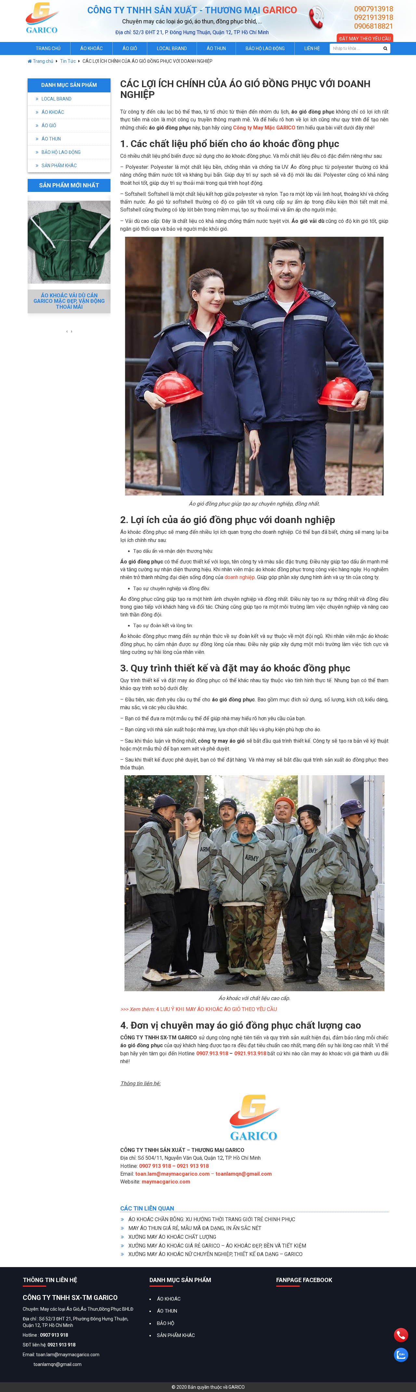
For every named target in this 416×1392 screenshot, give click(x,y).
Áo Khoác (91, 48)
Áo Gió (130, 48)
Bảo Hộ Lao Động (265, 48)
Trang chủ (42, 61)
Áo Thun (216, 48)
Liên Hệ (312, 48)
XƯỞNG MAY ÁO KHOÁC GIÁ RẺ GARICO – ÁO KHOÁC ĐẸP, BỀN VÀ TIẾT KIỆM (217, 1246)
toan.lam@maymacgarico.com (172, 1174)
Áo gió (49, 125)
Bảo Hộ (165, 1323)
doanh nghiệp (240, 577)
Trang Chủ (48, 48)
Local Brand (172, 48)
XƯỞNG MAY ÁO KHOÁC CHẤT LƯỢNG (172, 1237)
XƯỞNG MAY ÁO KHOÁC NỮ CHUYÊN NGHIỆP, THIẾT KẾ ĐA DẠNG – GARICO (215, 1254)
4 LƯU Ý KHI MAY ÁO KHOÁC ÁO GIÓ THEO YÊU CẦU (216, 1009)
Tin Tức (68, 61)
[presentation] (67, 331)
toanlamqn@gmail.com (243, 1174)
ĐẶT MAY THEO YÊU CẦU (365, 38)
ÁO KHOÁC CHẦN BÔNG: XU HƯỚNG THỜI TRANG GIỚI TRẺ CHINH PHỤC (211, 1219)
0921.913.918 (250, 1053)
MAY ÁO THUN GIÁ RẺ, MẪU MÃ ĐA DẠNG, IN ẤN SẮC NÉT (194, 1228)
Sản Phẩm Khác (59, 165)
